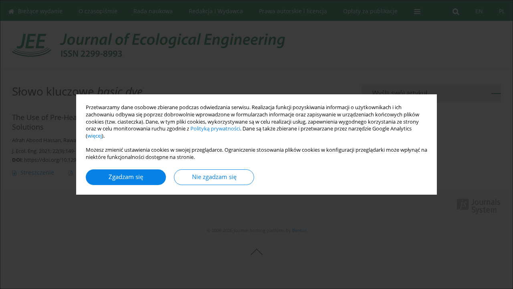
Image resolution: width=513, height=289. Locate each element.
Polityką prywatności (215, 128)
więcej (94, 135)
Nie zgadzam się (214, 177)
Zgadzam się (126, 177)
